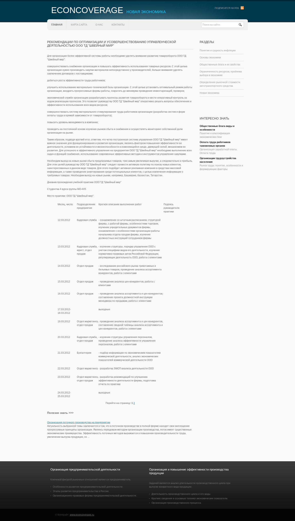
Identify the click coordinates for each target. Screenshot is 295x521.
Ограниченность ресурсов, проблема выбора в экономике (221, 73)
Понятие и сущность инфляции (218, 50)
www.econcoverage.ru (82, 514)
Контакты (118, 24)
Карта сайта (79, 24)
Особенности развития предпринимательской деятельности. (88, 486)
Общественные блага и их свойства (220, 64)
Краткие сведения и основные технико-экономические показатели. (190, 498)
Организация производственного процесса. (176, 502)
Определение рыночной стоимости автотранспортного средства (220, 84)
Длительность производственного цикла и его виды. (181, 494)
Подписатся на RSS (227, 8)
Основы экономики (210, 57)
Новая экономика (209, 93)
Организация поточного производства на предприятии (78, 422)
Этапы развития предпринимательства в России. (81, 491)
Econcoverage (108, 10)
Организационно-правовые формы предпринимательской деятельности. (95, 495)
